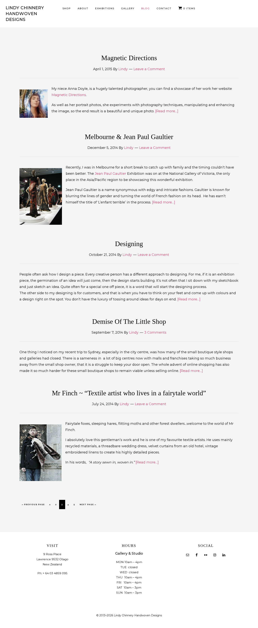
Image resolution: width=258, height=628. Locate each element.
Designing (129, 244)
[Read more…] (166, 111)
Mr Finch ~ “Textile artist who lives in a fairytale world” (129, 393)
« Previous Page (33, 506)
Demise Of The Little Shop (129, 321)
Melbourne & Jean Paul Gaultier (129, 137)
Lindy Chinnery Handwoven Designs (25, 13)
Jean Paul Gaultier (111, 174)
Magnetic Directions (129, 58)
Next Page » (88, 506)
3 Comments (155, 332)
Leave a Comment (149, 69)
